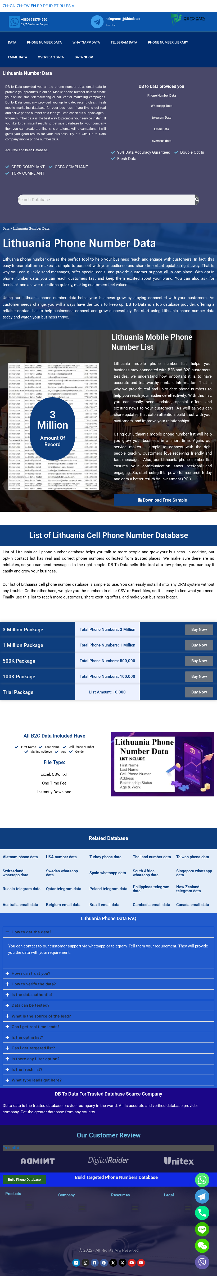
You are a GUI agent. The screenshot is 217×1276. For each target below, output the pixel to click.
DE (45, 5)
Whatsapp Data (86, 42)
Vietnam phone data (20, 857)
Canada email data (192, 904)
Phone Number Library (168, 42)
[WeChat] (202, 1246)
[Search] (197, 200)
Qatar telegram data (63, 888)
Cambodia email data (151, 904)
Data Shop (84, 57)
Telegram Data (124, 42)
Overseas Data (51, 57)
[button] (163, 500)
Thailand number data (152, 857)
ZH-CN (9, 5)
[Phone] (202, 1213)
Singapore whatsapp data (194, 873)
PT (56, 5)
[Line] (202, 1229)
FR (39, 5)
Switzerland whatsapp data (15, 873)
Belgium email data (63, 904)
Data (12, 42)
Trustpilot (11, 1147)
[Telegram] (202, 1196)
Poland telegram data (108, 888)
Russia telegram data (21, 888)
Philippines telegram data (151, 889)
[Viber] (202, 1262)
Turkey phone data (105, 857)
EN (33, 5)
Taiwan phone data (192, 857)
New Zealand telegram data (188, 889)
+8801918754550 (34, 19)
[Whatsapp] (202, 1180)
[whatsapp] (14, 21)
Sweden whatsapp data (62, 873)
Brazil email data (104, 904)
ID (51, 5)
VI (73, 5)
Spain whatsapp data (107, 872)
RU (62, 5)
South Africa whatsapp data (146, 873)
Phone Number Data (44, 42)
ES (68, 5)
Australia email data (20, 904)
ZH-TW (23, 5)
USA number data (61, 857)
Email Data (17, 57)
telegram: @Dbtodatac (123, 19)
